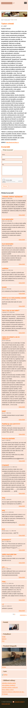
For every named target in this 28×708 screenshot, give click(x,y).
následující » (23, 615)
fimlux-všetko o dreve (8, 689)
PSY (3, 641)
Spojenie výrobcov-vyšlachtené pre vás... (13, 692)
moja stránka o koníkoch (8, 685)
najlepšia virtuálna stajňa (9, 683)
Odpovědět (22, 215)
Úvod (2, 19)
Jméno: (3, 154)
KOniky (4, 667)
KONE (4, 636)
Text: (3, 164)
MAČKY (4, 639)
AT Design (5, 694)
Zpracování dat (6, 703)
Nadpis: (3, 159)
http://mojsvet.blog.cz (12, 142)
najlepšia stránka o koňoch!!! (10, 687)
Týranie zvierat (7, 19)
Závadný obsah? (19, 701)
